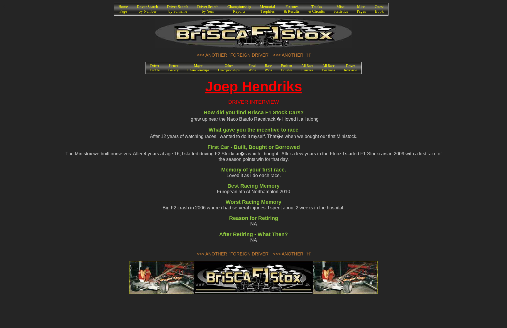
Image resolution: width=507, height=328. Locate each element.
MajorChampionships (198, 68)
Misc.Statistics (341, 9)
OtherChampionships (229, 68)
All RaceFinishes (307, 68)
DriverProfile (155, 68)
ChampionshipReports (239, 9)
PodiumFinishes (287, 68)
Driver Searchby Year (208, 9)
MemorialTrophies (267, 9)
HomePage (123, 9)
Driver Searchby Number (147, 9)
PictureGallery (173, 68)
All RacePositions (328, 68)
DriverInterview (350, 68)
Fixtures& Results (292, 9)
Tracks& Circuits (316, 9)
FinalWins (252, 68)
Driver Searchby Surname (177, 9)
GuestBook (379, 9)
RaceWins (268, 68)
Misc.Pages (361, 9)
